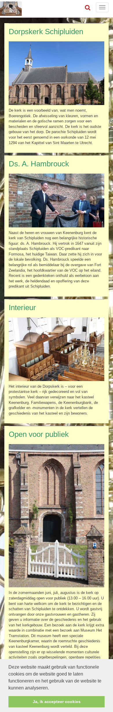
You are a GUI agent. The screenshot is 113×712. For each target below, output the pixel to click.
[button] (51, 688)
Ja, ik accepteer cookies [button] (57, 701)
